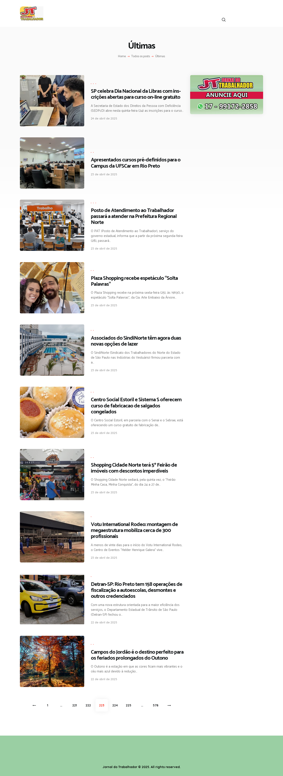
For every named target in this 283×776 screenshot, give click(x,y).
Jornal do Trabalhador (120, 767)
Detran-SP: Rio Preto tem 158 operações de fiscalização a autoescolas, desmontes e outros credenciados (136, 590)
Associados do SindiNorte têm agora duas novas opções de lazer (136, 341)
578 (156, 705)
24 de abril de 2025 (104, 118)
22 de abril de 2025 (104, 622)
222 (89, 705)
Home (122, 57)
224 (116, 705)
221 (76, 705)
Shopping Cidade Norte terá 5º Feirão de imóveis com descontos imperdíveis (134, 468)
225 (129, 705)
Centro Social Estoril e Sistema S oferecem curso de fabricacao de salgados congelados (136, 406)
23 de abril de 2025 (104, 174)
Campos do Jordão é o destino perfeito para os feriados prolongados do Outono (137, 655)
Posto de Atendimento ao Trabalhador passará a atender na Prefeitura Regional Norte (134, 216)
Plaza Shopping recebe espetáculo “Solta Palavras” (134, 281)
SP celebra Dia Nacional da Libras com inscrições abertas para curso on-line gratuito (136, 94)
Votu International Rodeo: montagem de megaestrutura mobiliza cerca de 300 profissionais (134, 530)
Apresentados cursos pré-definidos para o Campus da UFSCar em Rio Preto (135, 163)
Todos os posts (140, 56)
